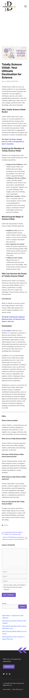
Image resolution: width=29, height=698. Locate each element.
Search (4, 603)
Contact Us (8, 666)
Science (8, 330)
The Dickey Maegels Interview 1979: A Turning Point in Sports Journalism (13, 141)
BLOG (6, 525)
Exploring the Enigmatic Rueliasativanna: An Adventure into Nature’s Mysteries (13, 319)
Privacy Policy (7, 689)
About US (14, 689)
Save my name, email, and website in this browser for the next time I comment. (14, 587)
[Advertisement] (14, 28)
